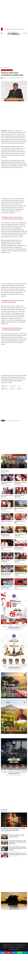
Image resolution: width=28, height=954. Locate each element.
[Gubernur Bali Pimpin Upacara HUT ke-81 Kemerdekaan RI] (21, 490)
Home (3, 67)
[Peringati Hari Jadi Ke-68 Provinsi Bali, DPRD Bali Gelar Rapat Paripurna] (21, 568)
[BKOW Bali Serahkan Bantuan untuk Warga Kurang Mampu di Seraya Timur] (4, 855)
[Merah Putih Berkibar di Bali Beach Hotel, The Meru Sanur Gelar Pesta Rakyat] (21, 503)
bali (6, 420)
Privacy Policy (12, 949)
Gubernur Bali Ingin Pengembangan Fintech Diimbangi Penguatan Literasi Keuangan (14, 462)
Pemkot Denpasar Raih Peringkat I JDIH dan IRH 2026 (14, 29)
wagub (17, 420)
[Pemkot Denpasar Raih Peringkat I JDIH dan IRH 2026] (4, 836)
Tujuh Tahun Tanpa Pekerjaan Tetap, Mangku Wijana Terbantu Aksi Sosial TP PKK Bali (17, 842)
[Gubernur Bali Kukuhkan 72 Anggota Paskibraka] (21, 529)
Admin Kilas (5, 77)
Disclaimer (12, 947)
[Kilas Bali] (14, 33)
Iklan (9, 947)
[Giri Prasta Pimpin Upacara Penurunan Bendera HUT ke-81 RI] (7, 490)
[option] (14, 461)
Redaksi (5, 947)
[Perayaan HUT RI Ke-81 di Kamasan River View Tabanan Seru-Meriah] (7, 516)
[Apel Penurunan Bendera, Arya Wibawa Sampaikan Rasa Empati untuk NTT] (21, 477)
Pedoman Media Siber (19, 947)
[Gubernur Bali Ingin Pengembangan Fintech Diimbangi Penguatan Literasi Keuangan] (4, 848)
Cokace (9, 420)
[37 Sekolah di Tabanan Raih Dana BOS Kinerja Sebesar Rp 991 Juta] (7, 542)
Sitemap (17, 949)
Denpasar (7, 67)
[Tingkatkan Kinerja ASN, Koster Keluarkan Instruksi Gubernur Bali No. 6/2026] (7, 581)
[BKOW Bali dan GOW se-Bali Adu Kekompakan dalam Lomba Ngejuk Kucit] (21, 516)
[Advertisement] (14, 14)
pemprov (13, 420)
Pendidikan (9, 70)
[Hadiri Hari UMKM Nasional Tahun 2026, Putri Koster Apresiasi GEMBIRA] (21, 581)
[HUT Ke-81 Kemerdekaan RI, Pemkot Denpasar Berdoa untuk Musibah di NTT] (7, 503)
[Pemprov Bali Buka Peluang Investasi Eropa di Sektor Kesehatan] (7, 529)
